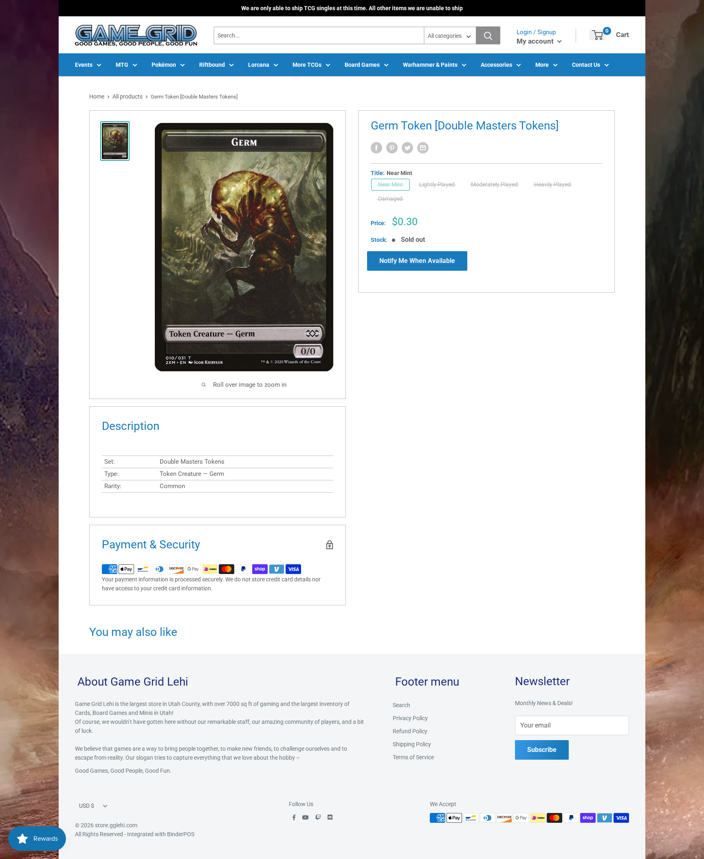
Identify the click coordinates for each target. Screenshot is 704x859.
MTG (122, 64)
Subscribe (542, 750)
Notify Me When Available (417, 261)
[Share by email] (423, 147)
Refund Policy (410, 731)
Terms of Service (413, 757)
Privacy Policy (410, 718)
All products (127, 96)
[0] (597, 35)
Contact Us (586, 64)
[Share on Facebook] (376, 147)
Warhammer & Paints (430, 64)
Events (83, 64)
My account (536, 41)
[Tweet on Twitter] (407, 147)
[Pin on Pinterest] (392, 147)
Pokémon (164, 64)
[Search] (488, 35)
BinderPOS (180, 834)
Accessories (496, 64)
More (542, 64)
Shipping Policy (412, 744)
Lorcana (258, 64)
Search (401, 705)
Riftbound (212, 64)
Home (96, 96)
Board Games (362, 64)
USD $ (86, 805)
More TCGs (307, 64)
